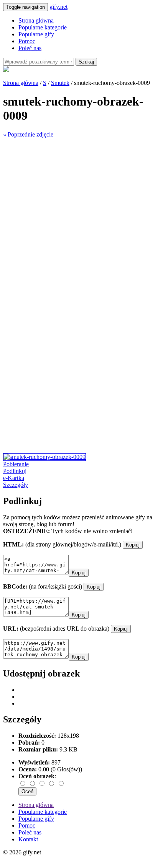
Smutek (60, 83)
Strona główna (36, 20)
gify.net (58, 6)
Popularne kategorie (42, 27)
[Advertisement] (79, 217)
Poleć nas (29, 48)
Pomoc (26, 41)
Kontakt (28, 839)
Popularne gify (36, 34)
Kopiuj (133, 545)
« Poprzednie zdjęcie (28, 134)
